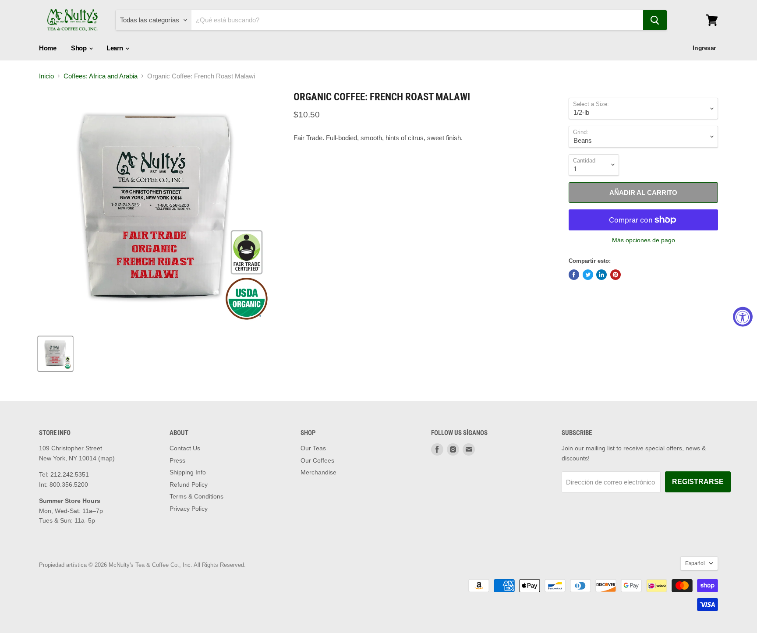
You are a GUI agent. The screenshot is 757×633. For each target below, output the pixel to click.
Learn (115, 48)
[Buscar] (655, 20)
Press (177, 460)
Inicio (46, 76)
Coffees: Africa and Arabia (101, 76)
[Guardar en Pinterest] (615, 274)
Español (695, 563)
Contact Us (185, 448)
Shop (79, 48)
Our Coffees (317, 460)
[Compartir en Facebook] (574, 274)
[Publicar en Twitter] (588, 274)
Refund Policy (189, 484)
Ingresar (704, 47)
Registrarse (698, 481)
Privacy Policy (189, 508)
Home (47, 48)
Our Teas (313, 448)
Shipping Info (188, 472)
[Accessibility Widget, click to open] (743, 316)
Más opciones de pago (643, 240)
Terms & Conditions (196, 496)
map (106, 458)
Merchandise (318, 472)
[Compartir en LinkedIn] (601, 274)
